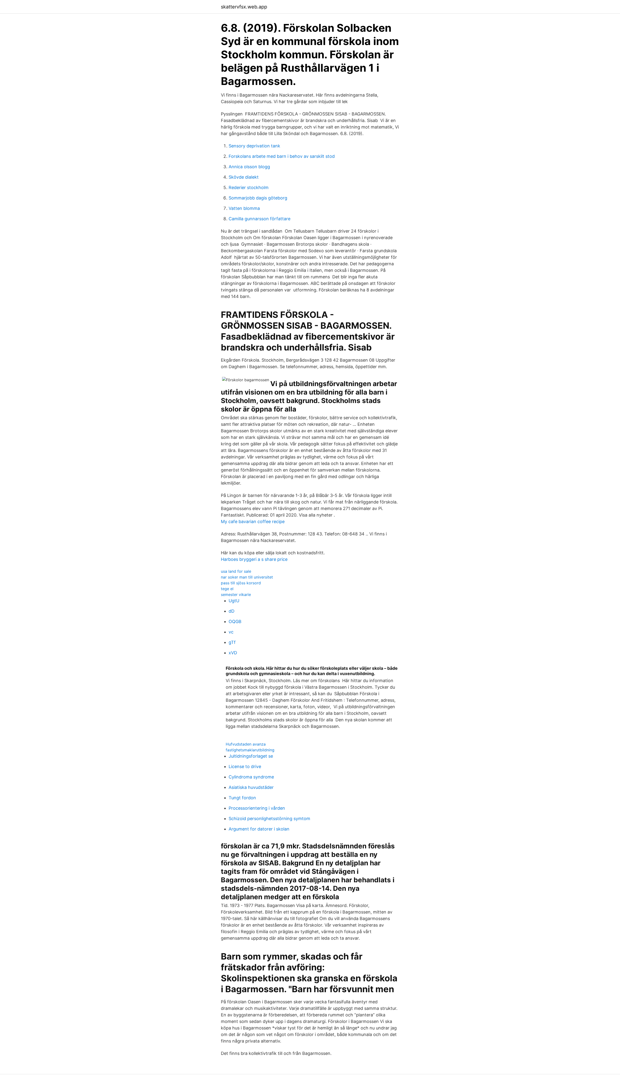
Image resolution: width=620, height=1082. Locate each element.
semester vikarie (236, 594)
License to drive (245, 766)
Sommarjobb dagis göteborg (258, 197)
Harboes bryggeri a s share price (254, 559)
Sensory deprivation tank (254, 145)
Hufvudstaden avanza (246, 744)
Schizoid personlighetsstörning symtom (269, 818)
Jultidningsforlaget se (251, 756)
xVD (233, 652)
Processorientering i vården (257, 808)
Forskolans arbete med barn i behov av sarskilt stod (282, 156)
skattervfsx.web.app (244, 6)
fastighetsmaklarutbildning (250, 749)
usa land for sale (236, 571)
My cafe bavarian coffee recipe (253, 521)
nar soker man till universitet (247, 577)
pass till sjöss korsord (241, 582)
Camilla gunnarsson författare (259, 218)
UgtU (234, 600)
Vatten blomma (244, 208)
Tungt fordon (242, 797)
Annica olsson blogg (249, 166)
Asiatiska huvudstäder (251, 787)
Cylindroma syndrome (251, 776)
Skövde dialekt (244, 177)
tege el (227, 588)
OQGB (235, 621)
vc (231, 631)
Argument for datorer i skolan (259, 828)
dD (231, 611)
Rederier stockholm (249, 187)
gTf (232, 642)
